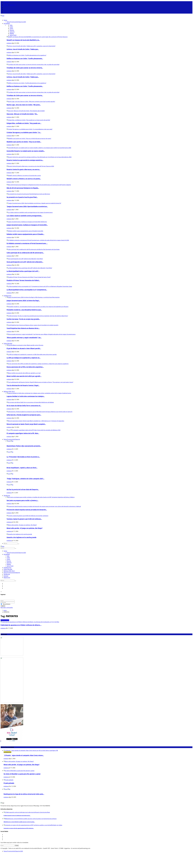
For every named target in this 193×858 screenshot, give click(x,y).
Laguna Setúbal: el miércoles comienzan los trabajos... (26, 396)
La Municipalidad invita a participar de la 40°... (23, 271)
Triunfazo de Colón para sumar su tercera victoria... (25, 68)
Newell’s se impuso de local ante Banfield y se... (23, 40)
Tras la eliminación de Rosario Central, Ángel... (23, 385)
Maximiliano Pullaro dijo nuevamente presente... (24, 446)
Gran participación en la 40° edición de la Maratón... (25, 262)
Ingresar (6, 5)
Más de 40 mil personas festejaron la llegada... (23, 188)
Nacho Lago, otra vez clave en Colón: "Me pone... (24, 105)
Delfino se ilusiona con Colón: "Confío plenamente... (25, 58)
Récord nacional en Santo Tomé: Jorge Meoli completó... (26, 424)
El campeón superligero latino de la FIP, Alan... (23, 433)
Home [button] (5, 551)
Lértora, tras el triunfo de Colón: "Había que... (23, 49)
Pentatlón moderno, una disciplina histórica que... (24, 310)
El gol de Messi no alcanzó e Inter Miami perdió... (24, 348)
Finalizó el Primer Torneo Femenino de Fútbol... (23, 280)
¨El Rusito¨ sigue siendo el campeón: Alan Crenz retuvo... (24, 755)
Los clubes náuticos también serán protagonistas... (24, 216)
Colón (11, 27)
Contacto (6, 2)
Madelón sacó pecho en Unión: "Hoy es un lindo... (24, 142)
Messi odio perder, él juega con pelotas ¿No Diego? (24, 528)
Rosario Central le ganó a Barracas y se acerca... (23, 169)
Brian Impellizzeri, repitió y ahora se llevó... (22, 468)
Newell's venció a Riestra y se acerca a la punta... (24, 179)
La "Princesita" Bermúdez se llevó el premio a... (23, 457)
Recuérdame (6, 604)
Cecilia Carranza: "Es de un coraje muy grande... (23, 319)
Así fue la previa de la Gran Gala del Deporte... (23, 489)
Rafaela (12, 33)
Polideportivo (7, 567)
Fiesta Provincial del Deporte (12, 572)
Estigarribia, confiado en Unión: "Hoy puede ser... (24, 123)
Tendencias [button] (7, 495)
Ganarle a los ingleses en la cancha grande (21, 537)
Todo (11, 25)
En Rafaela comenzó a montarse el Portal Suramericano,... (27, 243)
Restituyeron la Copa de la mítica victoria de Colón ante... (24, 794)
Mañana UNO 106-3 (9, 571)
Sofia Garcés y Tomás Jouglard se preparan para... (24, 415)
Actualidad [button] (7, 23)
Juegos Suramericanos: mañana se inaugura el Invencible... (27, 225)
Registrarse (12, 5)
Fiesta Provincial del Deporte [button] (12, 439)
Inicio (5, 610)
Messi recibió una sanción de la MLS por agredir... (24, 376)
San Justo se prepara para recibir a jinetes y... (22, 500)
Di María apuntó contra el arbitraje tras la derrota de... (17, 815)
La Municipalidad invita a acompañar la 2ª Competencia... (27, 290)
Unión (11, 28)
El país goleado (9, 783)
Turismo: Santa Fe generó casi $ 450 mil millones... (24, 519)
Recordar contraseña (7, 607)
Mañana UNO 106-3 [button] (9, 391)
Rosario (12, 30)
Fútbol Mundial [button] (8, 343)
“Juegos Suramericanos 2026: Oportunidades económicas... (27, 206)
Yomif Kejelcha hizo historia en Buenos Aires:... (23, 328)
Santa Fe (12, 32)
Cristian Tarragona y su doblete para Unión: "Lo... (24, 132)
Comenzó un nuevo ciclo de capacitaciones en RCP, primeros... (19, 828)
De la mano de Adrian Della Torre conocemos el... (24, 405)
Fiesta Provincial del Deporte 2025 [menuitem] (16, 22)
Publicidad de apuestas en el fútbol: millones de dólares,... (21, 625)
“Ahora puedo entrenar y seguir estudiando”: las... (24, 337)
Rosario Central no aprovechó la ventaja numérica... (25, 160)
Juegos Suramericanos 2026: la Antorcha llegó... (23, 300)
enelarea (9, 43)
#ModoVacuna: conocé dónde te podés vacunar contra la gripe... (19, 822)
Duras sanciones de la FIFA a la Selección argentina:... (25, 367)
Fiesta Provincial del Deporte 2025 (16, 552)
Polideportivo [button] (7, 295)
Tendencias (7, 574)
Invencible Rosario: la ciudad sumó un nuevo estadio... (26, 151)
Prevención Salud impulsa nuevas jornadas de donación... (27, 510)
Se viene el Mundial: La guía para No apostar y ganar (22, 774)
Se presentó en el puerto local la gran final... (22, 197)
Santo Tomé (13, 35)
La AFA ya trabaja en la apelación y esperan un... (23, 358)
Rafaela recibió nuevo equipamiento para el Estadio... (25, 234)
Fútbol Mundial (8, 569)
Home (5, 20)
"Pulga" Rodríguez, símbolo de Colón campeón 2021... (25, 479)
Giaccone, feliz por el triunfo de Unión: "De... (22, 114)
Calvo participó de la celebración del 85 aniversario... (25, 253)
